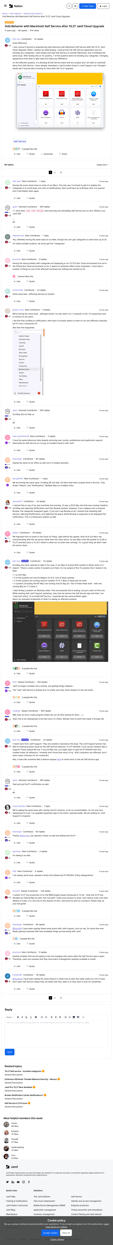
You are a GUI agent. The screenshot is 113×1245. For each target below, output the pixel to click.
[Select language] (75, 6)
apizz (15, 207)
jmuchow (17, 259)
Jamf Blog (10, 1210)
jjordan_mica (18, 310)
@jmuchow (17, 979)
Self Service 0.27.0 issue (16, 1103)
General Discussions (33, 13)
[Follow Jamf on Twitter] (7, 1182)
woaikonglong (17, 1147)
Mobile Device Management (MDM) (49, 1205)
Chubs (14, 1123)
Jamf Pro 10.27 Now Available (18, 1087)
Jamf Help (10, 1196)
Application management (45, 1210)
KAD (14, 871)
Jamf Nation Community (17, 1205)
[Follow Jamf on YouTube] (18, 1182)
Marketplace (11, 1214)
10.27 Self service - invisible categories (23, 1071)
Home (4, 13)
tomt (15, 682)
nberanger (17, 459)
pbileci (15, 532)
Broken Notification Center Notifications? (24, 1095)
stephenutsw (18, 235)
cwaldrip (16, 711)
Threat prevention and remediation (86, 1210)
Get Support (15, 13)
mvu (13, 1155)
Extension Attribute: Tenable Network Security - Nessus (31, 1079)
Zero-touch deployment (44, 1201)
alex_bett (17, 181)
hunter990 (17, 975)
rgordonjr (17, 851)
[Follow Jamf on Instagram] (23, 1182)
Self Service (20, 141)
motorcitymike (19, 806)
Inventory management (44, 1214)
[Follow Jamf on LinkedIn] (12, 1182)
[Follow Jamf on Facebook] (29, 1182)
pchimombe (18, 290)
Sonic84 (16, 891)
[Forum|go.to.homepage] (16, 6)
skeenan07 (17, 501)
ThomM (14, 1139)
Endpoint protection (80, 1205)
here (59, 759)
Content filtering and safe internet (86, 1214)
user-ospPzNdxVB (21, 436)
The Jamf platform (42, 1196)
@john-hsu (24, 835)
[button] (5, 6)
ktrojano (15, 1131)
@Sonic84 (17, 928)
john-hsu (16, 39)
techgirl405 (18, 478)
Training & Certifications (16, 1201)
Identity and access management (86, 1201)
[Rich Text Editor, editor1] (56, 1033)
